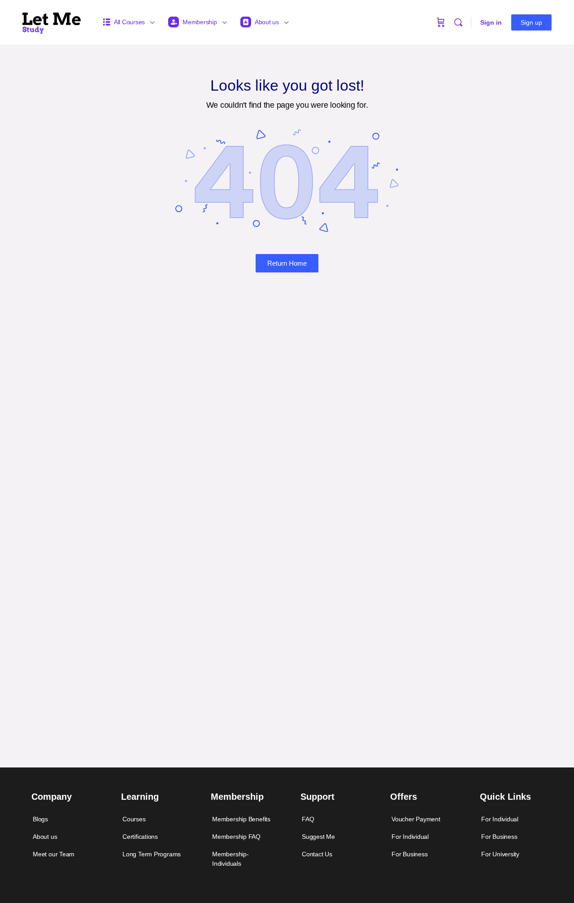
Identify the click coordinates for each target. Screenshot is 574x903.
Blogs (40, 819)
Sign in (491, 22)
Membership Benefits (241, 819)
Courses (134, 819)
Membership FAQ (236, 836)
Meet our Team (53, 854)
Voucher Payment (415, 819)
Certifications (140, 836)
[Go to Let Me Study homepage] (51, 21)
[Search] (458, 22)
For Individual (410, 836)
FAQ (308, 819)
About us (45, 836)
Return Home (287, 263)
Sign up (531, 22)
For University (500, 854)
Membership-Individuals (230, 858)
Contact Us (317, 854)
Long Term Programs (151, 854)
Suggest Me (318, 836)
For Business (409, 854)
